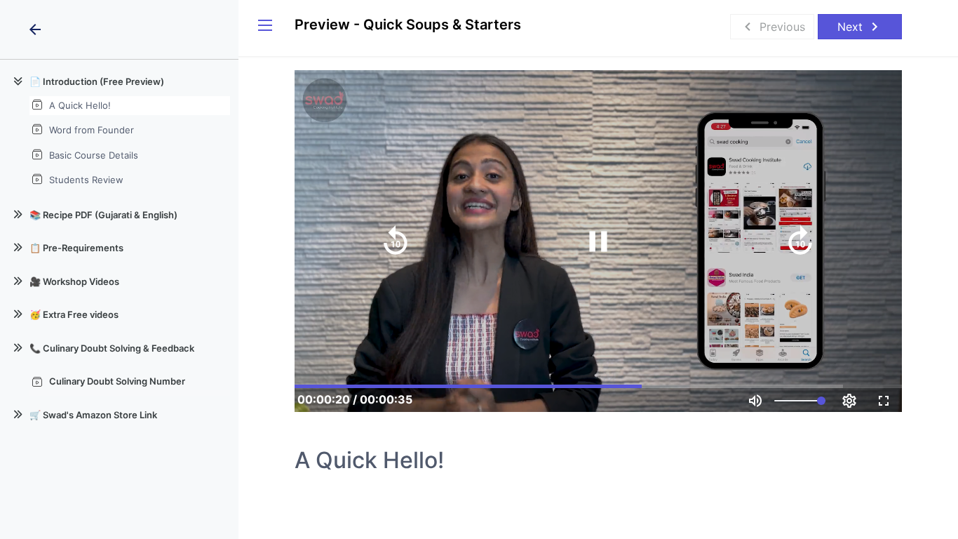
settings (849, 400)
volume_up (755, 400)
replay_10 (395, 241)
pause (598, 241)
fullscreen (883, 400)
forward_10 (800, 241)
